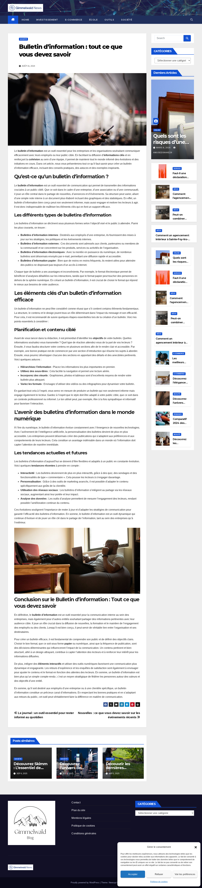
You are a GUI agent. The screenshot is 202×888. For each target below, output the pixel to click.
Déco (176, 189)
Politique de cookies (159, 882)
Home (25, 19)
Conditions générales (83, 833)
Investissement (47, 19)
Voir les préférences (185, 874)
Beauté (177, 394)
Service (177, 168)
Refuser (159, 874)
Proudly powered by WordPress (85, 882)
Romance (178, 414)
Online (157, 130)
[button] (195, 847)
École (93, 19)
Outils (109, 19)
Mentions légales (81, 818)
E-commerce (73, 19)
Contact (75, 802)
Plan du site (78, 810)
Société (126, 19)
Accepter (132, 874)
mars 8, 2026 (163, 148)
